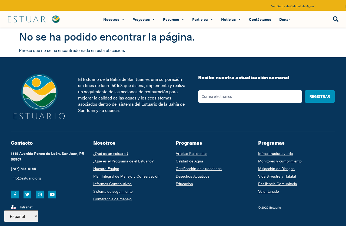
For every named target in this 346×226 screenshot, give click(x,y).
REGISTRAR (320, 96)
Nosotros (111, 19)
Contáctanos (260, 19)
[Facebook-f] (15, 194)
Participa (200, 19)
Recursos (171, 19)
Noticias (228, 19)
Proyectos (141, 19)
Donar (284, 19)
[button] (336, 19)
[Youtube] (52, 194)
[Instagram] (40, 194)
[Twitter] (27, 194)
